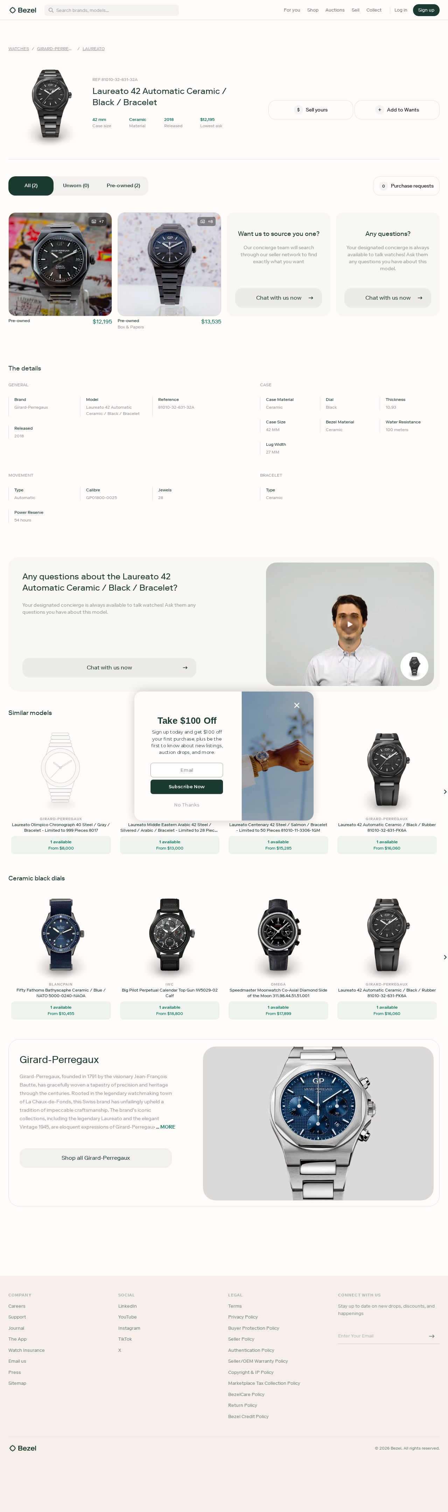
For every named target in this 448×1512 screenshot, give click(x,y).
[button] (187, 721)
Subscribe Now (187, 787)
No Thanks (187, 805)
